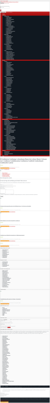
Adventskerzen (9, 62)
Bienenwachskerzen (10, 77)
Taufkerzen (8, 72)
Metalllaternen (9, 37)
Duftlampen (8, 97)
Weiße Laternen (9, 51)
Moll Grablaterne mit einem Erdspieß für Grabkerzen (10, 220)
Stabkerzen (8, 91)
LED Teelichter (9, 107)
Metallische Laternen (10, 59)
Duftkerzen (8, 94)
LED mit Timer (9, 105)
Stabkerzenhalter (9, 139)
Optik (5, 50)
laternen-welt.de (9, 12)
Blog (3, 155)
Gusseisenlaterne (5, 252)
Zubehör (4, 150)
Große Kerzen (8, 88)
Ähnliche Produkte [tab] (5, 175)
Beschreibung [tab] (4, 172)
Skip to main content (4, 0)
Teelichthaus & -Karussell (11, 148)
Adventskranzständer (10, 131)
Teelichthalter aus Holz (10, 146)
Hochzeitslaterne (11, 26)
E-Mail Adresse (3, 186)
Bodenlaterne (8, 33)
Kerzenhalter (6, 120)
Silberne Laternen (9, 53)
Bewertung (2, 324)
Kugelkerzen (8, 89)
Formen (5, 87)
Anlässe (5, 61)
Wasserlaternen (9, 32)
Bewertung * (2, 188)
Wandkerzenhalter (7, 123)
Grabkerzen (8, 66)
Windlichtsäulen (9, 118)
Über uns (2, 396)
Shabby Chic (4, 312)
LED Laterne (8, 47)
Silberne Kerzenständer (10, 126)
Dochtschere (6, 152)
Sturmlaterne (8, 30)
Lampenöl (6, 154)
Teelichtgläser (8, 142)
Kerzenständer (5, 119)
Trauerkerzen (8, 73)
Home (3, 14)
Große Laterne (9, 48)
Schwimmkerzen (9, 82)
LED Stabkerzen (9, 106)
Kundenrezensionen (6, 176)
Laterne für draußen (10, 19)
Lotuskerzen (8, 90)
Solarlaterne (8, 46)
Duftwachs (8, 98)
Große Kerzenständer (10, 136)
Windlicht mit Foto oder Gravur (12, 117)
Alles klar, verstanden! (4, 402)
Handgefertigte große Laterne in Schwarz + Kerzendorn (10, 299)
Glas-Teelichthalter (9, 145)
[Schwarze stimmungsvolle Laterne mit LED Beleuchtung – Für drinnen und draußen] (0, 198)
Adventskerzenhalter (10, 132)
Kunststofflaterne (5, 254)
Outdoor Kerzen (9, 81)
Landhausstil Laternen (10, 54)
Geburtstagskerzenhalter (11, 130)
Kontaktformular (3, 395)
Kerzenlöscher (7, 151)
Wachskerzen (8, 86)
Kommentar (2, 193)
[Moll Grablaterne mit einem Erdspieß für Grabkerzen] (0, 212)
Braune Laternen (9, 57)
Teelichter (6, 108)
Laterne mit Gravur (9, 25)
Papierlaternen (9, 41)
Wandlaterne (8, 20)
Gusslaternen (8, 40)
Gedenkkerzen (9, 65)
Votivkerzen (8, 74)
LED (5, 102)
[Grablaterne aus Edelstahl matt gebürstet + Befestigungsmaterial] (0, 227)
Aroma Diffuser (9, 96)
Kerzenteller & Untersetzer (11, 147)
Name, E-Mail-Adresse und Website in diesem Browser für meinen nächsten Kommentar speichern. (19, 194)
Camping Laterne (9, 29)
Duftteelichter (8, 95)
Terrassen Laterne (9, 28)
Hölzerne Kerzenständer (10, 138)
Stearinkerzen (8, 83)
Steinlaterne (4, 257)
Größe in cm (2, 320)
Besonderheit (6, 44)
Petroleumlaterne (9, 49)
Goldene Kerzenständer (10, 125)
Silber (3, 314)
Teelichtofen (8, 112)
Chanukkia (8, 133)
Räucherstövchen (9, 101)
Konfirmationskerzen (10, 69)
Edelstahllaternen (9, 36)
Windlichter (6, 113)
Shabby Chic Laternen (10, 52)
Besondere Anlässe (7, 128)
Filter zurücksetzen (3, 327)
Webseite (2, 187)
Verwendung (6, 16)
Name (1, 184)
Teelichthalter (8, 141)
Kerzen (3, 60)
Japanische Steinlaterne (10, 31)
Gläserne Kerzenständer (10, 137)
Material (1, 319)
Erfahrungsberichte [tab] (6, 174)
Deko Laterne (8, 18)
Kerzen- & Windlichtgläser (11, 144)
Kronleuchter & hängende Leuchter (10, 122)
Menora (7, 134)
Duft (5, 93)
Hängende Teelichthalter (10, 149)
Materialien (6, 34)
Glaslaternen (8, 38)
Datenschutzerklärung (4, 394)
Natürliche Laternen (10, 58)
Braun (3, 307)
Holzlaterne (4, 253)
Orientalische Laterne (10, 21)
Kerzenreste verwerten (8, 153)
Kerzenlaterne (9, 45)
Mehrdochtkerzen (9, 80)
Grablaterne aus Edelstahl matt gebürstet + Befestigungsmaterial (12, 235)
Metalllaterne (4, 255)
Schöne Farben (7, 124)
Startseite (2, 386)
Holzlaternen (8, 35)
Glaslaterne (4, 250)
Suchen (9, 327)
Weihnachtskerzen (9, 75)
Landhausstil (4, 308)
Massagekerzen (9, 79)
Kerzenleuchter (7, 121)
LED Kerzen (8, 103)
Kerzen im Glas (9, 78)
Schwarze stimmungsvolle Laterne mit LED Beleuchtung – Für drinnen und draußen (15, 206)
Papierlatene (4, 256)
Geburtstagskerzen (9, 64)
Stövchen (8, 99)
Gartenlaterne (9, 17)
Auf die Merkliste (12, 168)
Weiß (3, 315)
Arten (5, 76)
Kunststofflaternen (9, 43)
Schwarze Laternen (9, 55)
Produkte (6, 386)
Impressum (2, 393)
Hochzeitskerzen (9, 67)
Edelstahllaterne (5, 249)
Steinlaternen (8, 39)
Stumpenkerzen (9, 92)
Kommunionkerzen (9, 68)
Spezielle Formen (7, 135)
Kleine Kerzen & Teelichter (9, 140)
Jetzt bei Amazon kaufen (4, 168)
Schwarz (3, 311)
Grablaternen (8, 23)
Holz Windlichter (9, 116)
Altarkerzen (8, 63)
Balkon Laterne (9, 22)
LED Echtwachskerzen (10, 104)
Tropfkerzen (8, 84)
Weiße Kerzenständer (10, 127)
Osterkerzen (8, 70)
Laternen (4, 15)
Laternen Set (8, 24)
